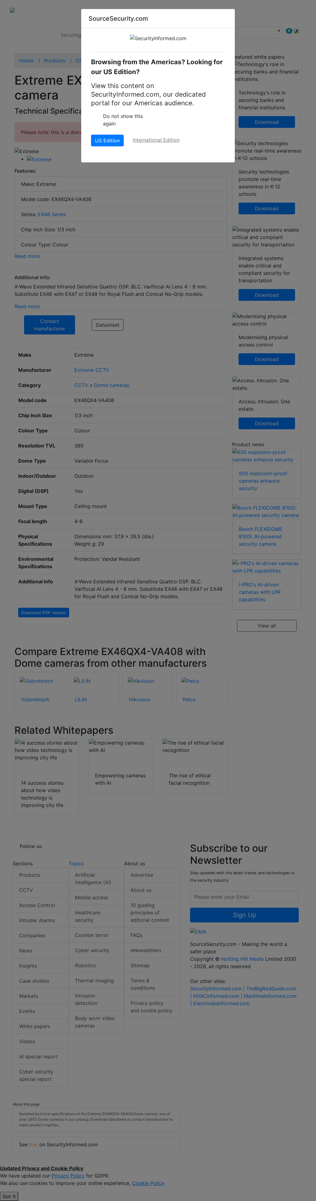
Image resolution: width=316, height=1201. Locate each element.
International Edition (156, 140)
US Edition (107, 140)
